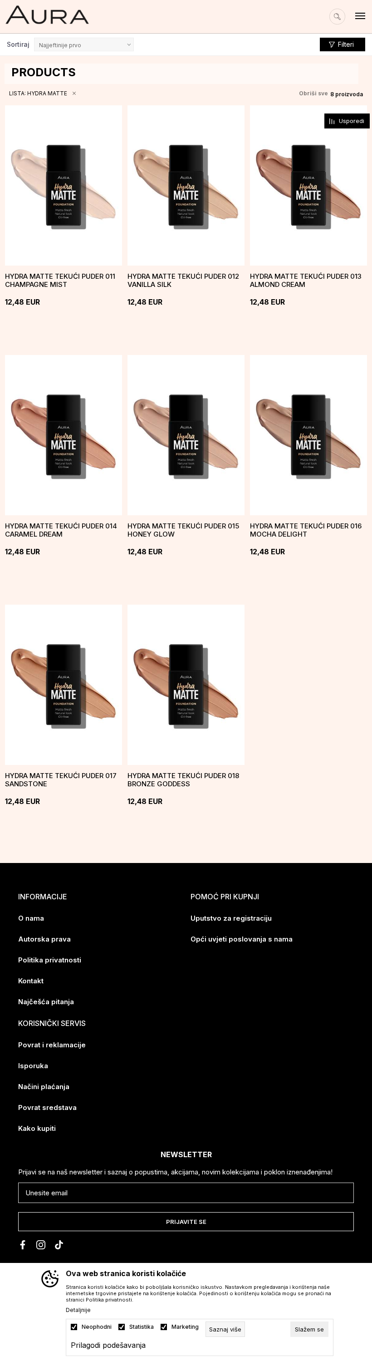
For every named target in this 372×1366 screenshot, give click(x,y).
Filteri (346, 44)
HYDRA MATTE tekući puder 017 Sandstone (61, 780)
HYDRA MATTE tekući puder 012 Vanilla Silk (183, 280)
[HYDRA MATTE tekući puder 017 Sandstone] (63, 685)
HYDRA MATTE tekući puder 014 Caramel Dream (61, 530)
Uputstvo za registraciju (231, 918)
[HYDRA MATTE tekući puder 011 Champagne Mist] (63, 185)
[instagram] (40, 1245)
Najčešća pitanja (46, 1001)
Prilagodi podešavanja (108, 1345)
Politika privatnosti (49, 960)
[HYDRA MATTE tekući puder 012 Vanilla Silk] (186, 185)
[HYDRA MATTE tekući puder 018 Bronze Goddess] (186, 685)
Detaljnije (78, 1310)
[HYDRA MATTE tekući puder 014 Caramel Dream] (63, 435)
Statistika (141, 1327)
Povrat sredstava (47, 1107)
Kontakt (31, 980)
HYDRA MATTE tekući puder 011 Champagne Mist (60, 280)
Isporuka (33, 1065)
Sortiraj (18, 44)
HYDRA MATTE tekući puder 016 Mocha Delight (306, 530)
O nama (31, 918)
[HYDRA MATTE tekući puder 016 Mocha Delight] (308, 435)
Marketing (185, 1327)
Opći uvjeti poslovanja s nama (242, 939)
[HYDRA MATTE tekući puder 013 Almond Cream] (308, 185)
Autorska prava (44, 939)
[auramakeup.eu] (47, 15)
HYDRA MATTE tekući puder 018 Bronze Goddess (183, 780)
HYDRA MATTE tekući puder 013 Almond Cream (306, 280)
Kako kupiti (37, 1128)
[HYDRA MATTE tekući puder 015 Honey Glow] (186, 435)
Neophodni (97, 1327)
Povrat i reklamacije (52, 1045)
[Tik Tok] (59, 1245)
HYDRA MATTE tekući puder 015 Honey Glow (183, 530)
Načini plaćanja (43, 1086)
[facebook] (22, 1245)
